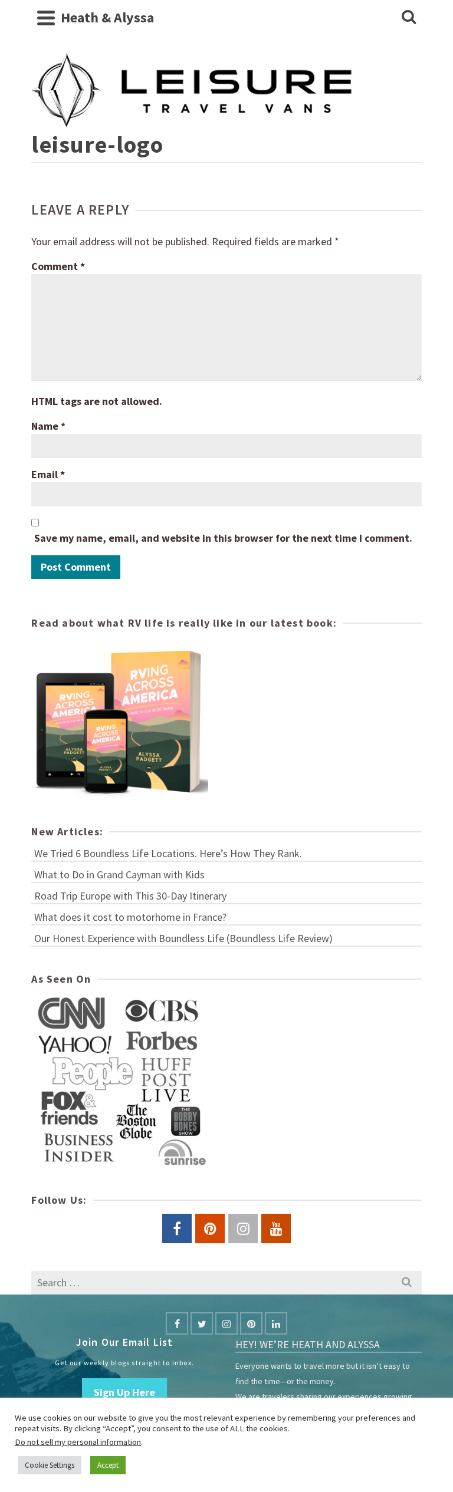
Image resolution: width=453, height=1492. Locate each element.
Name (48, 426)
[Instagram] (226, 1323)
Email (48, 474)
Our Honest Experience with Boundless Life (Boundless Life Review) (183, 938)
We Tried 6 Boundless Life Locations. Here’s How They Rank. (168, 853)
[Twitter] (202, 1323)
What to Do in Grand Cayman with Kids (119, 874)
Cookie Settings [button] (49, 1465)
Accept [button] (108, 1465)
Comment (58, 266)
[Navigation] (46, 17)
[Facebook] (177, 1323)
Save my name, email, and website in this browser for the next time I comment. (223, 538)
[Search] (409, 17)
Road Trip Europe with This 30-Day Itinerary (130, 896)
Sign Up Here (124, 1392)
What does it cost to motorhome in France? (130, 917)
